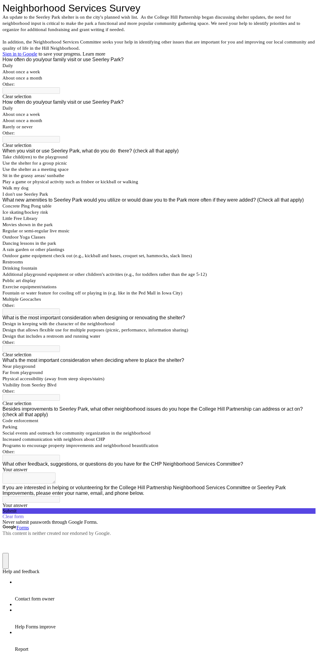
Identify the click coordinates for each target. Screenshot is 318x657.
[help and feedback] (5, 561)
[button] (159, 96)
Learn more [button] (94, 54)
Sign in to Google (19, 54)
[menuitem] (165, 590)
